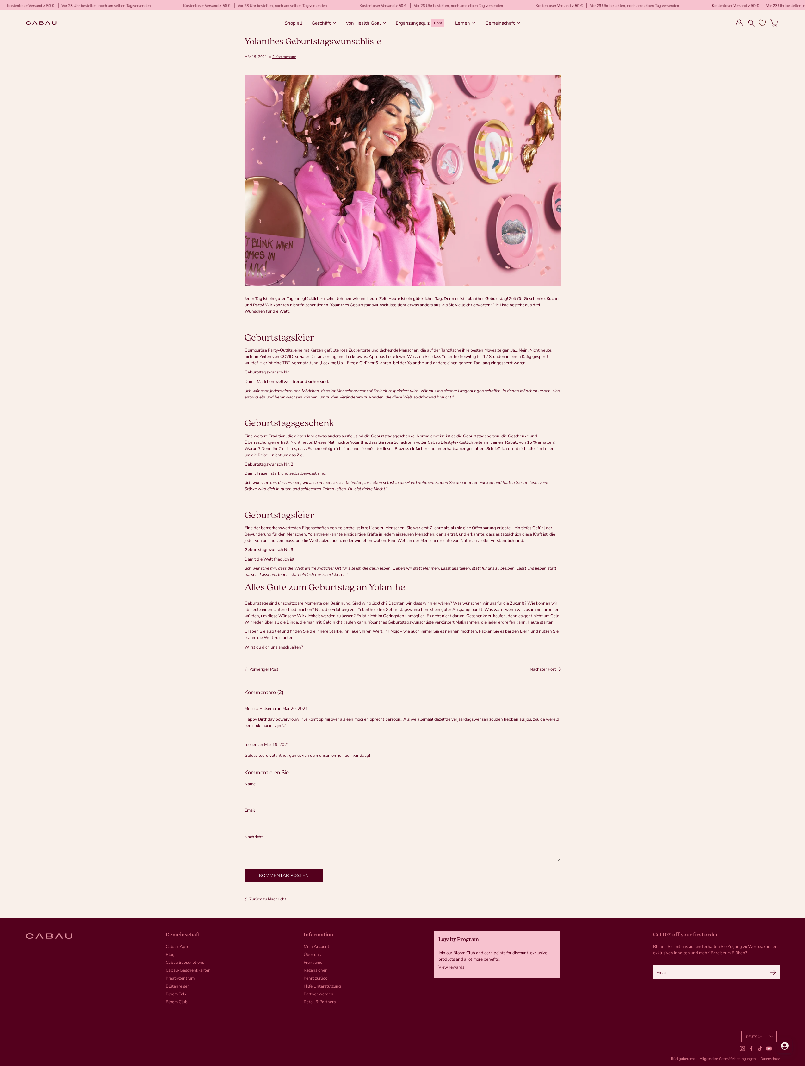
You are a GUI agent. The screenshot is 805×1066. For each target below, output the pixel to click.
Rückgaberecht (683, 1058)
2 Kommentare (284, 56)
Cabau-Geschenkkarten (188, 970)
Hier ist (266, 363)
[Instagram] (742, 1048)
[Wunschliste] (762, 22)
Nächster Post (543, 669)
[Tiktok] (760, 1048)
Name (250, 784)
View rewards (451, 967)
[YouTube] (769, 1048)
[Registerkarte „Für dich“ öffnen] (784, 1045)
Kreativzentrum (180, 978)
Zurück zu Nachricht (267, 899)
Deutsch (754, 1036)
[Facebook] (751, 1048)
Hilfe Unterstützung (322, 986)
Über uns (312, 954)
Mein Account (316, 946)
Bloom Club (177, 1002)
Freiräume (313, 962)
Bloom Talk (176, 994)
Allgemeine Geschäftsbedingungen (728, 1058)
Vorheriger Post (263, 669)
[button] (751, 23)
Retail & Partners (320, 1002)
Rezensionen (316, 970)
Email (250, 810)
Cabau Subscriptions (185, 962)
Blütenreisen (178, 986)
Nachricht (254, 836)
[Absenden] (772, 972)
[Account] (739, 23)
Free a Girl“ (357, 363)
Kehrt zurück (315, 978)
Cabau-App (177, 946)
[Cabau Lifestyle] (41, 22)
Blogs (171, 954)
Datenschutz (770, 1058)
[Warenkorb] (775, 23)
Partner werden (318, 994)
